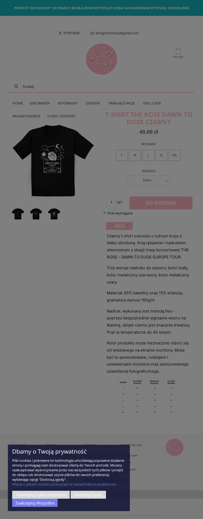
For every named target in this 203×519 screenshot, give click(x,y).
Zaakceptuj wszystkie (35, 503)
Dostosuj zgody (88, 494)
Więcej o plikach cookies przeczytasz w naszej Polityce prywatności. (64, 484)
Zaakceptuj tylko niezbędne (41, 494)
